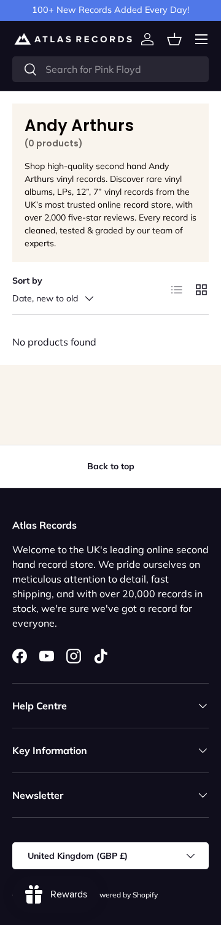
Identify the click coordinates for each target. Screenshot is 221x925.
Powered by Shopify (124, 894)
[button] (174, 39)
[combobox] (110, 69)
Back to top (110, 466)
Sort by (27, 280)
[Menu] (201, 39)
